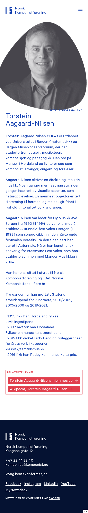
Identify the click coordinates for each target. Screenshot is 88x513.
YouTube (68, 484)
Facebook (13, 484)
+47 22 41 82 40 (19, 461)
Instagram (32, 484)
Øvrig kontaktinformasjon (26, 475)
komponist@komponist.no (27, 465)
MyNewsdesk (16, 491)
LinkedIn (51, 484)
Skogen (54, 498)
